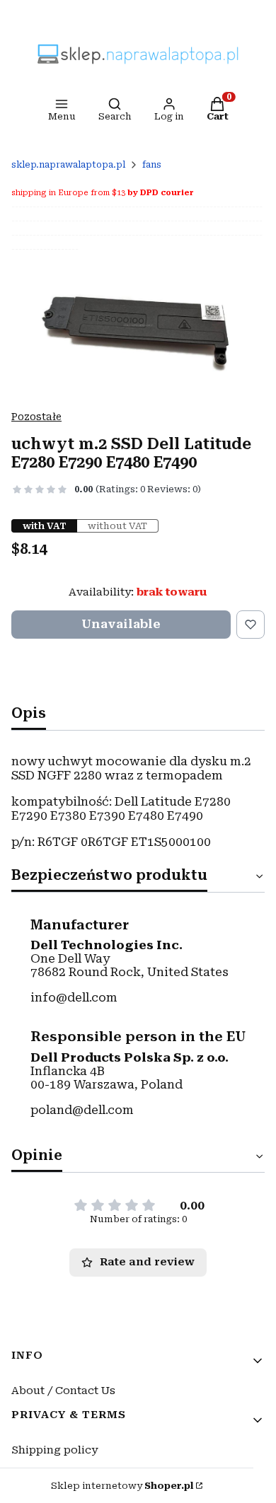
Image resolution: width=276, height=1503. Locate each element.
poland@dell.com (82, 1110)
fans (151, 165)
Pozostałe (36, 416)
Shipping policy (54, 1450)
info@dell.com (73, 997)
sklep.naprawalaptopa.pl (68, 165)
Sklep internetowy (122, 1485)
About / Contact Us (63, 1390)
